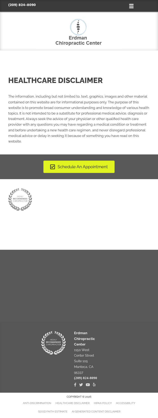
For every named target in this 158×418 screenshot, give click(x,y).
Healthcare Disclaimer (72, 403)
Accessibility (125, 403)
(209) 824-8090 (22, 5)
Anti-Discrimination (37, 403)
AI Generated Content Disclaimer (96, 411)
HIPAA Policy (103, 403)
